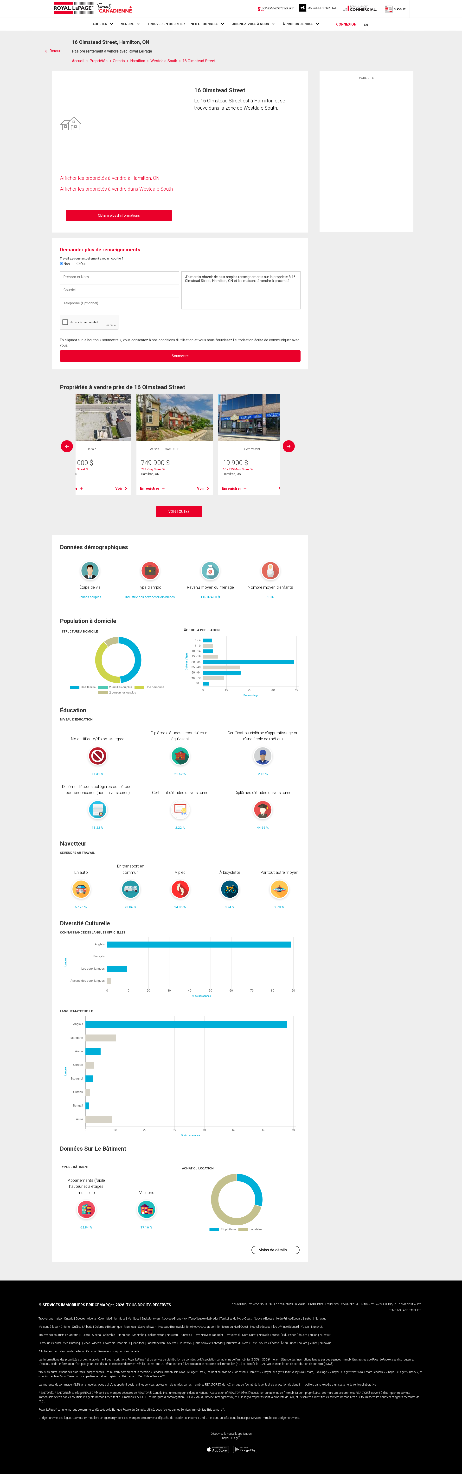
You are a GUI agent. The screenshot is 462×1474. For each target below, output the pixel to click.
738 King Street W (153, 469)
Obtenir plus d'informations (119, 215)
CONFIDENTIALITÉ (409, 1304)
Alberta (91, 1318)
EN (366, 25)
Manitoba (134, 1318)
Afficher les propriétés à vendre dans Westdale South (116, 189)
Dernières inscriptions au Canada (118, 1351)
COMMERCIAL (350, 1304)
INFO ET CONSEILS (204, 24)
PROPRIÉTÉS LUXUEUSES (323, 1304)
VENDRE (127, 24)
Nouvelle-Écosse (264, 1318)
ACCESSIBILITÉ (412, 1310)
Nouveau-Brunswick (174, 1318)
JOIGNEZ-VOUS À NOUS (250, 24)
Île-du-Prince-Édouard (289, 1318)
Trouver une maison (50, 1318)
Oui (82, 264)
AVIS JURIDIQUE (386, 1304)
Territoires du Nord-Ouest (236, 1318)
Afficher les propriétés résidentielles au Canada (67, 1351)
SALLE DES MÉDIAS (281, 1304)
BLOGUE (300, 1304)
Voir (118, 488)
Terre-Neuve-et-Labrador (203, 1318)
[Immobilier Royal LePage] (92, 9)
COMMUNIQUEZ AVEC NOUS (249, 1304)
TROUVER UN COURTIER (166, 24)
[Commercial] (360, 9)
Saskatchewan (151, 1318)
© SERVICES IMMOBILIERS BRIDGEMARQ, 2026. (81, 1305)
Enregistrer (149, 488)
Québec (80, 1318)
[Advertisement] (366, 155)
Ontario (68, 1318)
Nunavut (320, 1318)
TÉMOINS (395, 1310)
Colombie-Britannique (111, 1318)
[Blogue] (395, 9)
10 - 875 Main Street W (238, 469)
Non (66, 264)
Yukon (309, 1318)
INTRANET (367, 1304)
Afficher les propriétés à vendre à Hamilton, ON (110, 178)
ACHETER (99, 24)
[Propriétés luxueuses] (318, 9)
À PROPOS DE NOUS (298, 24)
